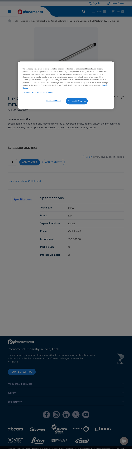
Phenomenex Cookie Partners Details (37, 92)
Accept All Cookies (77, 101)
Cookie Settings (53, 100)
